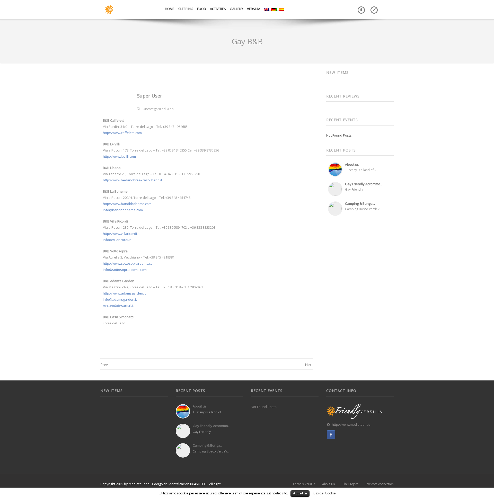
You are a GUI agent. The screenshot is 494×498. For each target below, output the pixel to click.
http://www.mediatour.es (351, 424)
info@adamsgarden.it (120, 299)
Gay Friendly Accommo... (364, 184)
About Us (328, 484)
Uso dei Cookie (324, 493)
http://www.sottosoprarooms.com (129, 263)
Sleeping (185, 8)
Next (309, 364)
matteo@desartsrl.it (118, 305)
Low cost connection (379, 484)
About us (352, 164)
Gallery (236, 8)
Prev (104, 364)
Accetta (300, 493)
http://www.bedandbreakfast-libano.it (132, 180)
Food (201, 8)
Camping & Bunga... (360, 203)
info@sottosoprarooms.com (125, 269)
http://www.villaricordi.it (121, 233)
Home (169, 8)
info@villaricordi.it (117, 239)
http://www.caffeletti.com (122, 132)
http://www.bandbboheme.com (127, 203)
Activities (218, 8)
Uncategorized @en (158, 108)
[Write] (373, 6)
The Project (350, 484)
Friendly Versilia (304, 484)
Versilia (253, 8)
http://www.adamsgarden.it (124, 293)
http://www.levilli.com (119, 156)
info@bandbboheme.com (123, 210)
